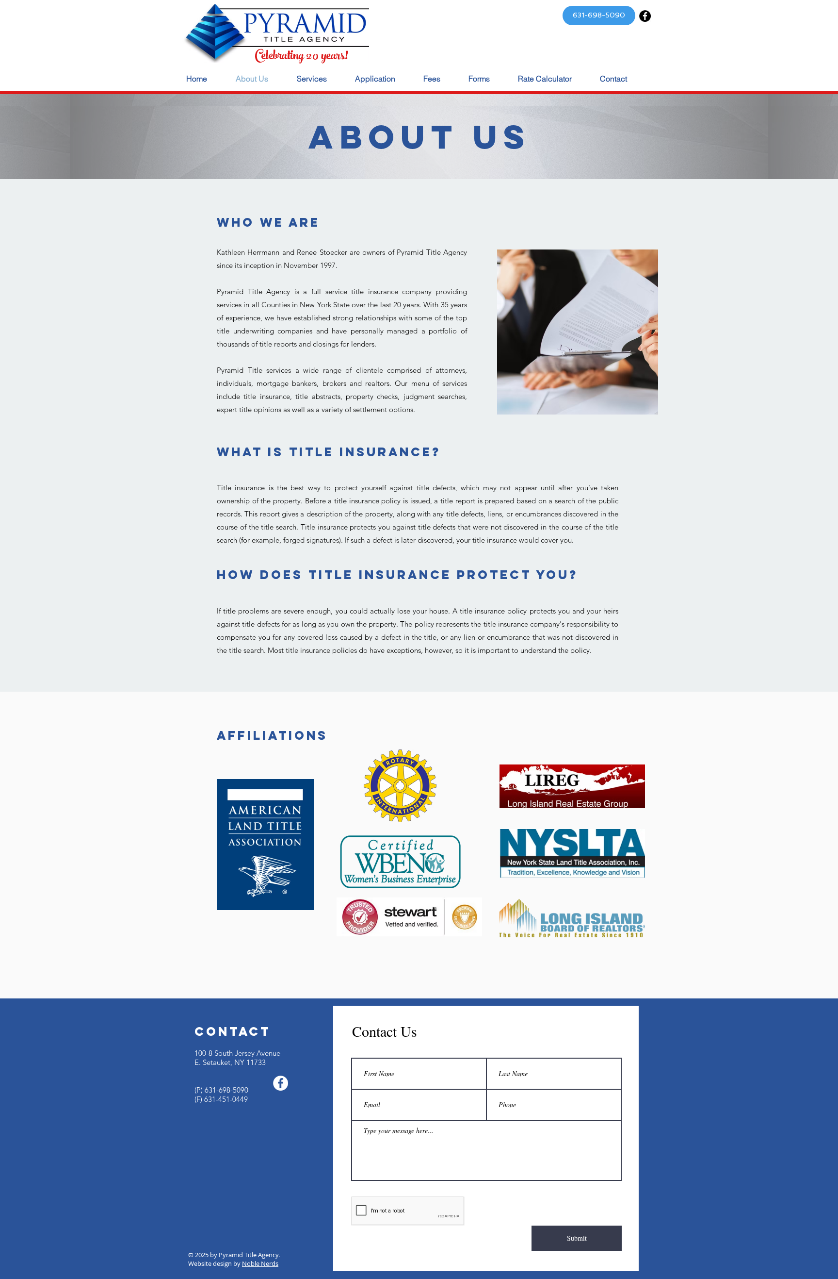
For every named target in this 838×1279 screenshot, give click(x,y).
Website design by (215, 1263)
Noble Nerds (260, 1263)
